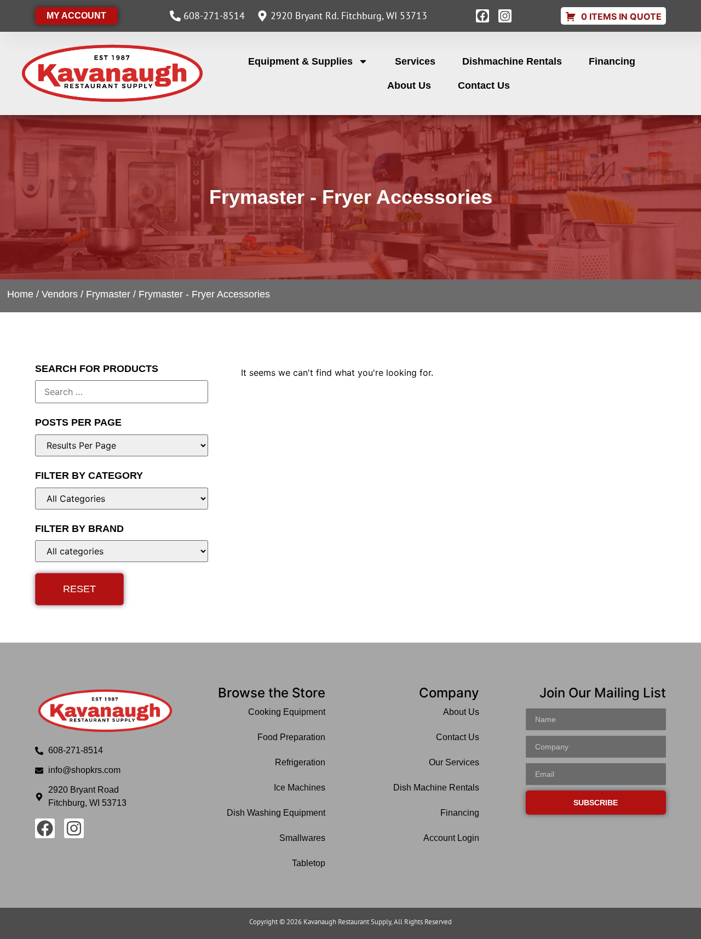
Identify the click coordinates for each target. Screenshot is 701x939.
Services (415, 61)
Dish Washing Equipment (276, 812)
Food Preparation (291, 737)
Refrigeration (300, 762)
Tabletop (308, 863)
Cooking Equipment (286, 712)
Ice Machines (299, 787)
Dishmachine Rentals (512, 61)
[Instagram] (505, 15)
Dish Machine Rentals (436, 787)
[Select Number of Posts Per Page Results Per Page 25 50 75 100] (121, 445)
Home (20, 294)
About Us (409, 85)
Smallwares (302, 838)
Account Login (451, 838)
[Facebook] (482, 15)
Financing (612, 61)
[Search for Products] (121, 391)
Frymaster (108, 294)
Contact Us (484, 85)
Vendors (60, 294)
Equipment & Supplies (300, 61)
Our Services (454, 762)
